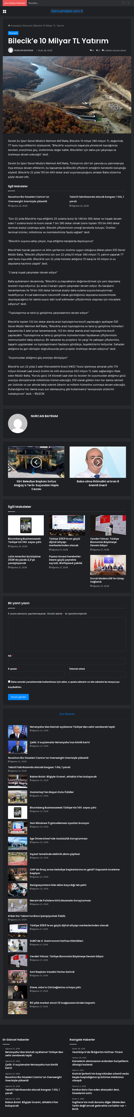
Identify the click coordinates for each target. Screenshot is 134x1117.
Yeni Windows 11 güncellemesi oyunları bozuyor (59, 823)
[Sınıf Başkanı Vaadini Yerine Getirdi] (17, 976)
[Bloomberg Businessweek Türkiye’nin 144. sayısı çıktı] (26, 525)
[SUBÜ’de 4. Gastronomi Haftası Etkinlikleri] (17, 945)
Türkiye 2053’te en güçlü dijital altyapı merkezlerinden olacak (64, 542)
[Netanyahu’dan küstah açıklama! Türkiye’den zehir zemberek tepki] (17, 731)
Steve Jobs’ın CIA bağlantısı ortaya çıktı (55, 987)
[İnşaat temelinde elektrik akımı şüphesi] (17, 858)
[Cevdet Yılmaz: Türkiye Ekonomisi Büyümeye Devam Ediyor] (108, 525)
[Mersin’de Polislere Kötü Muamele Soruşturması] (17, 905)
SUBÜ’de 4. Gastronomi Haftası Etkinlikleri (56, 941)
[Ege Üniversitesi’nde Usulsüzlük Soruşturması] (17, 843)
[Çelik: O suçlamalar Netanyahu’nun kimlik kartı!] (17, 747)
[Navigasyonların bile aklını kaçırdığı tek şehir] (17, 889)
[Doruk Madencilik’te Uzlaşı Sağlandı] (108, 565)
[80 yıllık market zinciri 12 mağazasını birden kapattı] (17, 1007)
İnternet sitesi (77, 668)
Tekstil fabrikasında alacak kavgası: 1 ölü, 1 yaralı (39, 767)
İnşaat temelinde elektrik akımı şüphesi (55, 854)
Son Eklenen (67, 714)
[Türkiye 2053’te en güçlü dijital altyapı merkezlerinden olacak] (67, 525)
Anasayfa (15, 25)
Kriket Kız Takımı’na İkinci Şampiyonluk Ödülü (36, 916)
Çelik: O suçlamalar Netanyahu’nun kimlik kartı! (60, 742)
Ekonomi (27, 25)
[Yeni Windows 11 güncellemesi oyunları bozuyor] (17, 827)
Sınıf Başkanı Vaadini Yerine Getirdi (52, 972)
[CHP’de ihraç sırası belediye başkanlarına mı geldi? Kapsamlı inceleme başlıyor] (17, 874)
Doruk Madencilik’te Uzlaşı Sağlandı (107, 580)
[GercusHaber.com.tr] (67, 11)
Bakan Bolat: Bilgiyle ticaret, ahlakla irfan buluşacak (63, 776)
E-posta (13, 668)
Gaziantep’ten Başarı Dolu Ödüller (52, 792)
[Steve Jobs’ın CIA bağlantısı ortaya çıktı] (17, 992)
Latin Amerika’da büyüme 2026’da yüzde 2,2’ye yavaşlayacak (24, 560)
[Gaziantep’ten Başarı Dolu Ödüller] (17, 796)
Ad (10, 655)
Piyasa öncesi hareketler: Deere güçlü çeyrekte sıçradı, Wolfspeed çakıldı (65, 560)
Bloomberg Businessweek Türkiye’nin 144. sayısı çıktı (24, 540)
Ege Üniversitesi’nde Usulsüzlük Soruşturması (58, 838)
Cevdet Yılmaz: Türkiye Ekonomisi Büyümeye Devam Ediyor (104, 542)
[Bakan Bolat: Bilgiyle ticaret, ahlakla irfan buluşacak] (17, 781)
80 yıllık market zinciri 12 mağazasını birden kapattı (62, 1003)
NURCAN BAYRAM (23, 50)
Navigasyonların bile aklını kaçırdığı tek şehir (58, 885)
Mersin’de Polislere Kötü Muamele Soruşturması (60, 900)
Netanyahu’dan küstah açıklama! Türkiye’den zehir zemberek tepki (72, 727)
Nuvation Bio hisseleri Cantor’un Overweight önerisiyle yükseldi (63, 3)
